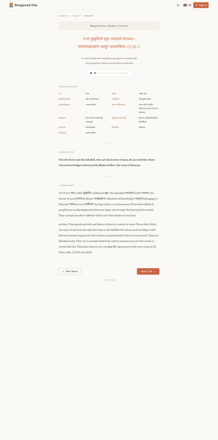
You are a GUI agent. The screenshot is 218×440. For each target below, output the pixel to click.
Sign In (203, 5)
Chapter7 (76, 15)
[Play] (91, 73)
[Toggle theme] (178, 5)
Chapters (63, 15)
